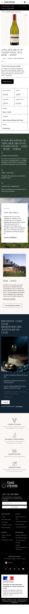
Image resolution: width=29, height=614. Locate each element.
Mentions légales (11, 559)
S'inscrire (5, 402)
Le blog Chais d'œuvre (7, 540)
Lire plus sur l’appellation (10, 237)
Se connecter (19, 406)
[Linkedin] (19, 569)
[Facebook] (6, 569)
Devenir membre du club (21, 518)
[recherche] (22, 2)
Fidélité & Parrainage (21, 521)
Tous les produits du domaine (12, 305)
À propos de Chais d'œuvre (6, 536)
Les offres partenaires (21, 527)
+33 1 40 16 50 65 (20, 540)
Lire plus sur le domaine (9, 299)
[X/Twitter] (14, 569)
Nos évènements (20, 524)
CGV (5, 559)
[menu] (2, 2)
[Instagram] (10, 569)
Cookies (18, 559)
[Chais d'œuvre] (9, 2)
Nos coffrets (4, 522)
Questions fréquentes (21, 535)
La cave (3, 12)
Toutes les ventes (23, 6)
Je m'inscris (14, 507)
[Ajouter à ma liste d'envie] (26, 15)
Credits (23, 559)
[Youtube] (23, 569)
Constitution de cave (6, 525)
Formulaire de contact (21, 538)
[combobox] (14, 562)
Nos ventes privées (6, 519)
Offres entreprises (5, 527)
